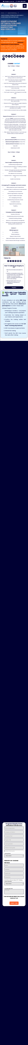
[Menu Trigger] (25, 6)
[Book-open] (20, 261)
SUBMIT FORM (14, 903)
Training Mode (7, 853)
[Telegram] (12, 56)
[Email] (14, 56)
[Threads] (23, 56)
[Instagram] (17, 56)
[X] (20, 56)
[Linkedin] (6, 56)
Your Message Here (8, 888)
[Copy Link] (3, 59)
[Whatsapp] (9, 56)
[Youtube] (18, 261)
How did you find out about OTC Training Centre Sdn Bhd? (13, 880)
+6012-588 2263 (21, 1)
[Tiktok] (13, 261)
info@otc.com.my (9, 1)
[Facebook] (3, 56)
